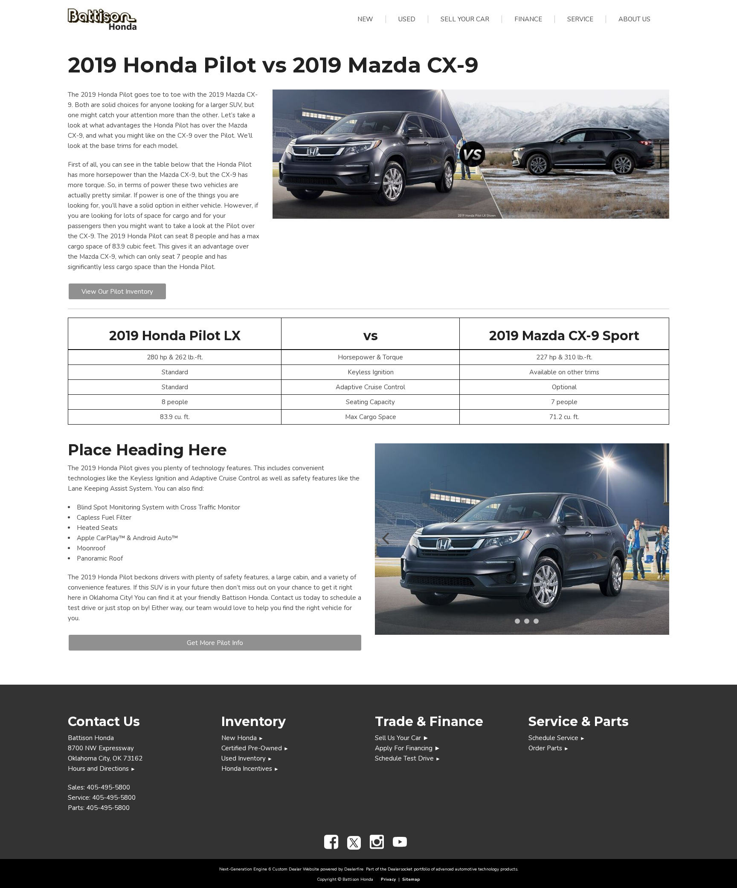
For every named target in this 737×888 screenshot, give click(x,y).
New (365, 19)
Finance (528, 19)
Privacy (388, 879)
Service (580, 19)
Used (406, 19)
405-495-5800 (108, 787)
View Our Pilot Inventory (117, 291)
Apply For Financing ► (408, 748)
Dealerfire (353, 869)
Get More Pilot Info (215, 643)
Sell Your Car (465, 19)
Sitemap (411, 879)
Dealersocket (400, 869)
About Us (634, 19)
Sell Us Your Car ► (402, 738)
